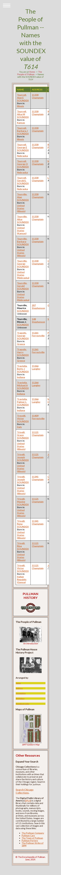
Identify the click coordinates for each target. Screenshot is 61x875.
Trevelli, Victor (21, 417)
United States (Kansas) (22, 230)
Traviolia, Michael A (22, 384)
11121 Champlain (38, 433)
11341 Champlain (38, 478)
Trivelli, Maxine (21, 500)
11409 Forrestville (38, 417)
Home (32, 72)
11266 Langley (36, 367)
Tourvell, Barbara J (22, 129)
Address (19, 688)
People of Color (22, 704)
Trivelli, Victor (21, 567)
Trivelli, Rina (21, 544)
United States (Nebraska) (23, 275)
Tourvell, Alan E (22, 96)
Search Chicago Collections (24, 791)
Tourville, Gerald (22, 284)
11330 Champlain (38, 96)
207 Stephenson (38, 306)
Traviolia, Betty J (22, 367)
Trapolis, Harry (22, 351)
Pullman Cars (28, 835)
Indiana (21, 377)
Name (18, 683)
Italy (19, 426)
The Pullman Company (33, 833)
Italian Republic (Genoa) (22, 579)
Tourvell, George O (22, 162)
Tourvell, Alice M (22, 113)
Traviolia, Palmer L (22, 400)
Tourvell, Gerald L (22, 179)
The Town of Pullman (32, 838)
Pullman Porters (30, 840)
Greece (21, 344)
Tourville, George (22, 262)
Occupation (21, 693)
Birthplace (20, 698)
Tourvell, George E (22, 146)
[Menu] (6, 5)
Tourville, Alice (22, 218)
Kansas (21, 122)
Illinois (20, 106)
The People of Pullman (29, 73)
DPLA (28, 800)
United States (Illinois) (21, 208)
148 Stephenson (38, 320)
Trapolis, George (22, 334)
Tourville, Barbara (22, 240)
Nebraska (22, 155)
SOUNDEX (23, 100)
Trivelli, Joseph (21, 456)
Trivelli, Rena (21, 522)
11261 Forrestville (38, 334)
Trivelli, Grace (21, 433)
